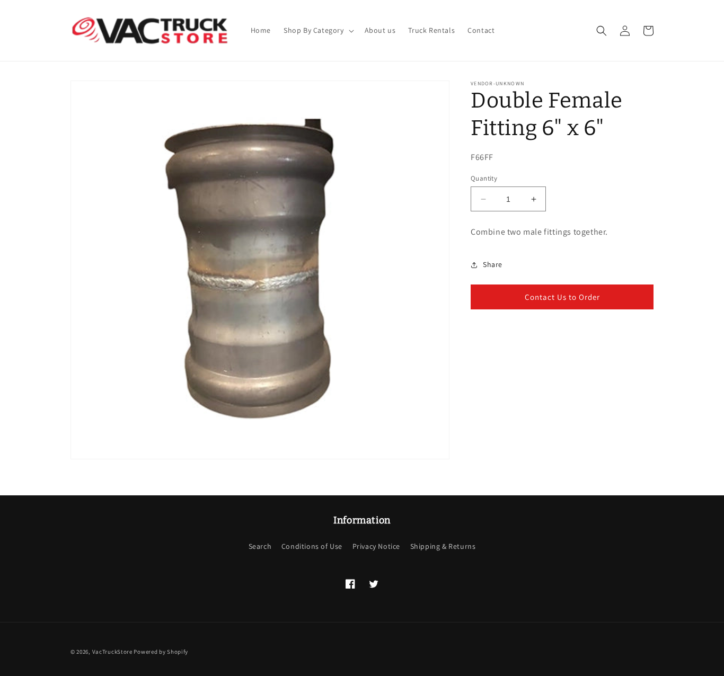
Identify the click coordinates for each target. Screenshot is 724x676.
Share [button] (492, 265)
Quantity (484, 178)
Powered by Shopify (161, 651)
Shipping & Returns (443, 546)
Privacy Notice (376, 546)
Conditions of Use (311, 546)
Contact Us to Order (562, 297)
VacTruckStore (112, 651)
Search (260, 546)
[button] (317, 30)
